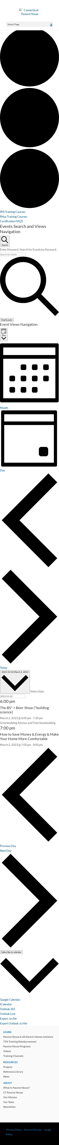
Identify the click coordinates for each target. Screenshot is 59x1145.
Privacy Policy (14, 1129)
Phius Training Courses (13, 216)
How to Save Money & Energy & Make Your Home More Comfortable (29, 736)
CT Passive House (13, 1092)
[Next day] (29, 663)
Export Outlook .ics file (13, 1023)
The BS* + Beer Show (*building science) (24, 709)
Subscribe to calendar (11, 952)
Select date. (37, 691)
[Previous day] (29, 566)
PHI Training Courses (12, 212)
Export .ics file (8, 1018)
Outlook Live (7, 1014)
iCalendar (6, 1004)
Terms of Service (33, 1129)
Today (3, 667)
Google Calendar (10, 999)
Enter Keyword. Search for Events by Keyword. (28, 249)
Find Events (6, 320)
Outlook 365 (7, 1009)
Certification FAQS (11, 221)
